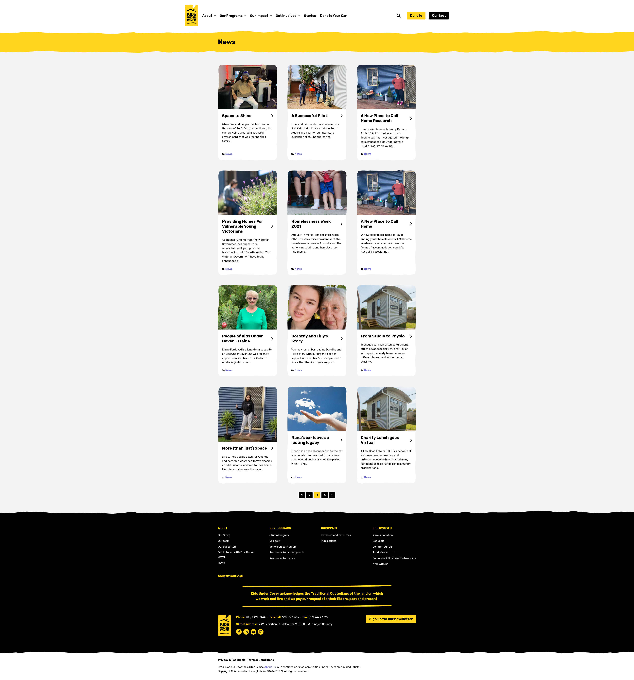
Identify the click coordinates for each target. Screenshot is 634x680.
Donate (416, 15)
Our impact (259, 16)
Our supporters (227, 546)
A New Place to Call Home (379, 224)
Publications (328, 540)
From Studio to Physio (383, 336)
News (228, 154)
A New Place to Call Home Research (379, 118)
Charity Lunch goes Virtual (380, 440)
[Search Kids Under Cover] (398, 15)
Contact (439, 15)
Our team (223, 540)
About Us (270, 667)
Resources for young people (286, 552)
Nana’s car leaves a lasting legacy (310, 440)
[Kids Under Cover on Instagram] (261, 632)
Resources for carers (282, 558)
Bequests (378, 540)
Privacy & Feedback (231, 660)
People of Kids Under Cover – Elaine (242, 338)
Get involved (286, 16)
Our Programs (231, 16)
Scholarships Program (283, 546)
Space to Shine (236, 115)
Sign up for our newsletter (391, 619)
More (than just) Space (244, 448)
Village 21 (275, 540)
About (207, 16)
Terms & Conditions (260, 660)
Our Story (224, 535)
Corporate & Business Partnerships (394, 558)
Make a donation (382, 535)
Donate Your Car (333, 16)
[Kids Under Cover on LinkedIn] (246, 632)
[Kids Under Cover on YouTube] (253, 632)
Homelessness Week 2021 (311, 224)
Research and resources (336, 535)
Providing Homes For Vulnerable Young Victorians (242, 226)
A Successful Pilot (309, 115)
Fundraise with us (383, 552)
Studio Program (279, 535)
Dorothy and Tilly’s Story (309, 338)
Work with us (380, 564)
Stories (310, 16)
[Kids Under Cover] (191, 15)
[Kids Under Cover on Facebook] (239, 632)
